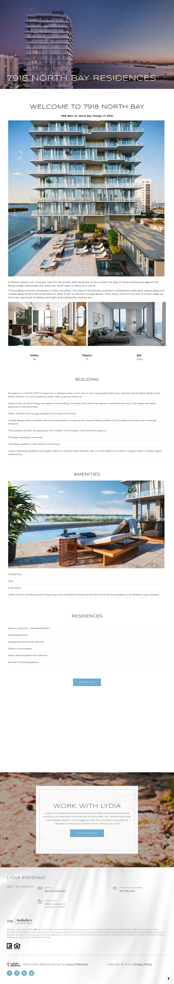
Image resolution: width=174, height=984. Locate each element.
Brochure (87, 682)
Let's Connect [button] (87, 833)
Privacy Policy (142, 964)
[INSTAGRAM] (17, 973)
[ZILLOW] (31, 973)
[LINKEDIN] (24, 973)
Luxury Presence (77, 964)
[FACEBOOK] (9, 973)
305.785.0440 (127, 891)
